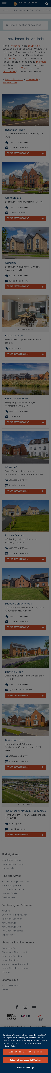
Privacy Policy (10, 1046)
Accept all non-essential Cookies (25, 1052)
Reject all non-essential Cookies (25, 1060)
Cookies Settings (25, 1068)
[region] (25, 1050)
